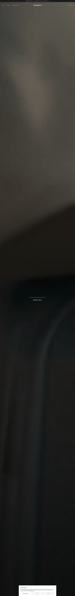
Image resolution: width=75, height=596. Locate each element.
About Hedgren (15, 5)
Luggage (8, 5)
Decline (48, 593)
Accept (37, 593)
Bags (3, 5)
